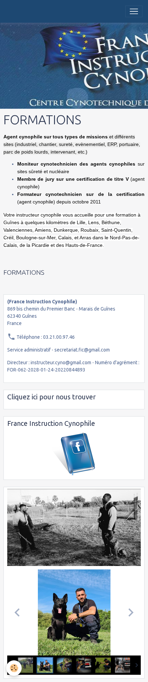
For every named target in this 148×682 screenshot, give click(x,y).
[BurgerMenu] (133, 11)
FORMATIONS (23, 272)
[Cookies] (14, 668)
